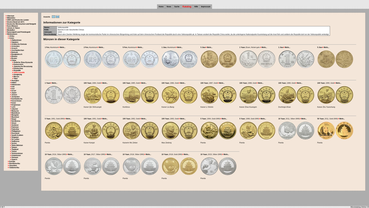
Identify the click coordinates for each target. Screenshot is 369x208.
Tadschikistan (17, 145)
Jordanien (15, 97)
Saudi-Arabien (17, 135)
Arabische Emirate (19, 44)
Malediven (15, 113)
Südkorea (15, 141)
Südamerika (14, 168)
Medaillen (11, 30)
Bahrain (14, 52)
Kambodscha (16, 99)
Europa (12, 161)
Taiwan (14, 147)
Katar (13, 103)
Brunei (14, 58)
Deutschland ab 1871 (15, 22)
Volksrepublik (19, 73)
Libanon (14, 109)
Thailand (14, 149)
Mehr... (62, 47)
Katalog (186, 6)
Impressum (205, 7)
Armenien (15, 46)
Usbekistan (16, 155)
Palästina (15, 129)
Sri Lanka (15, 139)
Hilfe (196, 7)
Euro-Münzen (12, 26)
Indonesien (15, 85)
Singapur (15, 137)
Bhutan (14, 56)
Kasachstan (16, 101)
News (169, 7)
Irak (13, 87)
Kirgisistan (15, 105)
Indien (13, 83)
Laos (13, 107)
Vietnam (14, 157)
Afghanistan (16, 40)
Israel (13, 91)
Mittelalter (11, 18)
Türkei (14, 151)
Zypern (14, 159)
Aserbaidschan (17, 50)
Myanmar (15, 117)
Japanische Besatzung (23, 66)
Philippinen (15, 131)
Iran (13, 89)
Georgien (15, 81)
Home (161, 7)
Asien (11, 38)
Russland (15, 133)
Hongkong (18, 75)
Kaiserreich (18, 64)
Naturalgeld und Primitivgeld (18, 32)
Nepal (13, 119)
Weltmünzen (12, 34)
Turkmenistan (17, 153)
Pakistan (15, 127)
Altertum (10, 16)
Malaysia (15, 111)
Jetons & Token (13, 28)
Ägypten (14, 42)
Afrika (11, 36)
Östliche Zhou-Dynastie (23, 62)
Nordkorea (15, 121)
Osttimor (15, 125)
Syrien (14, 143)
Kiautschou (18, 68)
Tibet (16, 79)
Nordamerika (14, 163)
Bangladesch (16, 54)
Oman (13, 123)
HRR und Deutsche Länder (18, 20)
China (13, 60)
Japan (13, 93)
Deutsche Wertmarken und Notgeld (21, 24)
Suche (176, 7)
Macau (16, 77)
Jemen (14, 95)
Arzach (14, 48)
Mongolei (15, 115)
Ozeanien (13, 166)
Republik (17, 70)
